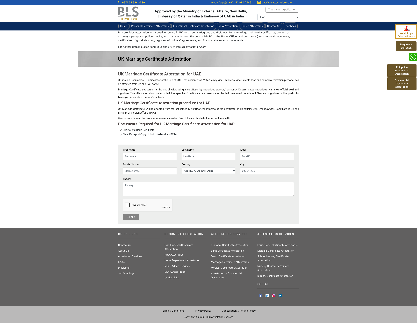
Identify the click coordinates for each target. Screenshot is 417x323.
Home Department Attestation (182, 260)
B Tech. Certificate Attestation (275, 275)
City (242, 164)
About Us (123, 250)
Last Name (188, 149)
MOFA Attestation (175, 271)
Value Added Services (177, 266)
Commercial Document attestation (402, 83)
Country (186, 164)
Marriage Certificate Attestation (230, 262)
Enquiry (127, 178)
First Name (129, 149)
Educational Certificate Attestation (277, 245)
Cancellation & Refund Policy (239, 310)
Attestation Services (130, 256)
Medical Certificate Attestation (229, 267)
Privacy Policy (203, 310)
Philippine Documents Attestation (402, 70)
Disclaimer (124, 267)
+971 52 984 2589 (133, 2)
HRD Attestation (174, 254)
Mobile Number (131, 164)
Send (131, 217)
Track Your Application (282, 9)
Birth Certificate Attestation (227, 250)
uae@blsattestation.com (277, 2)
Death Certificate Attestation (228, 256)
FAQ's (121, 262)
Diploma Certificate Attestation (275, 250)
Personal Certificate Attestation (230, 245)
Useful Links (172, 277)
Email (243, 149)
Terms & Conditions (172, 310)
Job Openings (126, 273)
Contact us (124, 245)
